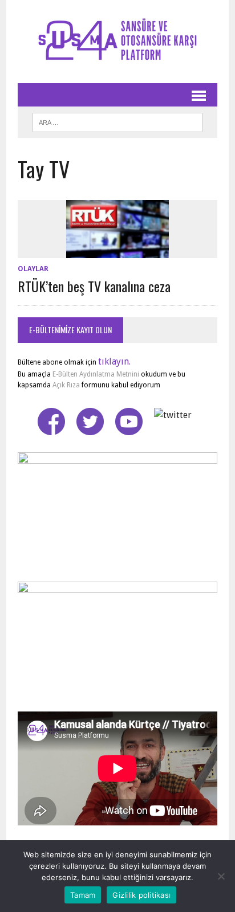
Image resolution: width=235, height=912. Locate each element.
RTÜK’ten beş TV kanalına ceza (94, 286)
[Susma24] (117, 41)
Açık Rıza (65, 385)
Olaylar (33, 269)
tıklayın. (114, 361)
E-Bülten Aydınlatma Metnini (95, 374)
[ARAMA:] (117, 121)
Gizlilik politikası (141, 894)
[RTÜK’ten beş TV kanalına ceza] (117, 250)
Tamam (82, 894)
